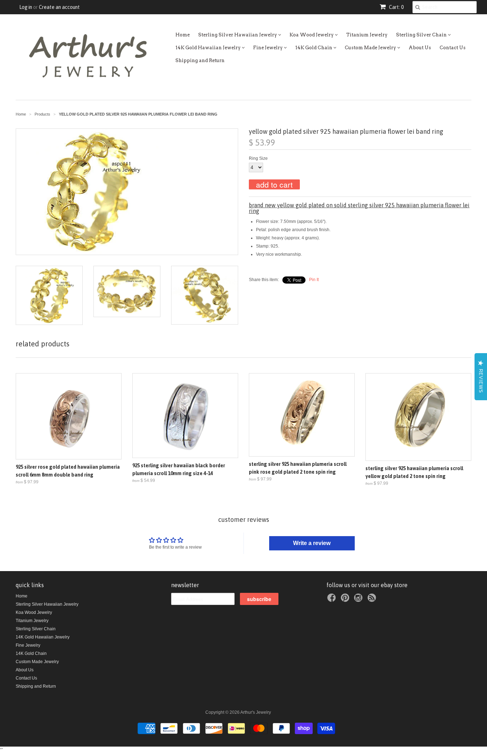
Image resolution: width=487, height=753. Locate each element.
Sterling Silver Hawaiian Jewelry (238, 34)
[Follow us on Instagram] (359, 600)
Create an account (59, 7)
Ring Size (258, 158)
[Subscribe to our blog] (373, 600)
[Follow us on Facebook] (332, 600)
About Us (420, 47)
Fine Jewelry (268, 47)
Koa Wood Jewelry (312, 34)
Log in (25, 7)
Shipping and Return (200, 60)
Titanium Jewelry (367, 34)
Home (182, 34)
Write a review (311, 543)
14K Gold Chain (314, 47)
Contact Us (453, 47)
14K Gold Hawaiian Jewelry (208, 47)
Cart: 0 (396, 7)
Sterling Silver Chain (422, 34)
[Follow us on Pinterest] (346, 600)
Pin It (314, 279)
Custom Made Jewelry (371, 47)
